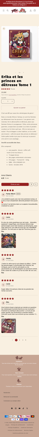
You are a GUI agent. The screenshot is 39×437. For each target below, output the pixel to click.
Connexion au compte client (12, 401)
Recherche (7, 392)
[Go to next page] (26, 340)
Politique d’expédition (13, 427)
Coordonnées (30, 424)
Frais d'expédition (13, 94)
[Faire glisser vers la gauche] (16, 73)
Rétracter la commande (11, 396)
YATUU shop (12, 422)
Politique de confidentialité (18, 424)
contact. (19, 376)
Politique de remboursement (15, 430)
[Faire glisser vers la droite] (23, 73)
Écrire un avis (15, 184)
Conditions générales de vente (20, 433)
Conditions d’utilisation (27, 427)
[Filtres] (31, 184)
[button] (4, 11)
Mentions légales (28, 430)
